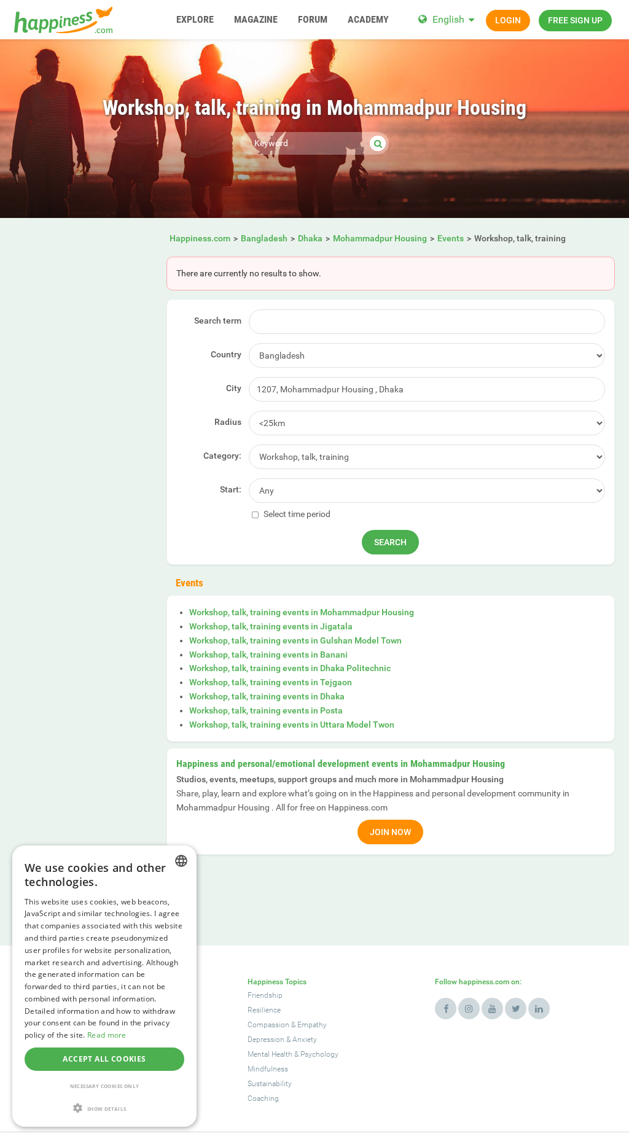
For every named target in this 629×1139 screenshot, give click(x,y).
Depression (266, 1039)
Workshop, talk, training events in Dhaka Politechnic (290, 668)
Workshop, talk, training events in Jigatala (271, 626)
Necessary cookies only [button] (104, 1086)
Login (508, 20)
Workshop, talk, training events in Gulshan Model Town (295, 640)
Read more (107, 1035)
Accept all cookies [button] (104, 1059)
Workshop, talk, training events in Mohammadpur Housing (301, 612)
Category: (222, 456)
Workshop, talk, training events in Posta (266, 710)
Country (226, 354)
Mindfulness (268, 1069)
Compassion (268, 1024)
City (233, 388)
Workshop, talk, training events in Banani (268, 654)
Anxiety (304, 1039)
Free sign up (575, 20)
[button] (104, 1108)
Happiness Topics (277, 982)
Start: (230, 489)
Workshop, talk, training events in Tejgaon (270, 682)
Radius (227, 422)
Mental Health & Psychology (293, 1054)
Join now (390, 832)
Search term (217, 320)
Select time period (296, 514)
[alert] (104, 986)
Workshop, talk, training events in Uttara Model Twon (291, 724)
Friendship (265, 995)
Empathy (312, 1024)
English (448, 19)
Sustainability (270, 1083)
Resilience (264, 1010)
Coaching (263, 1098)
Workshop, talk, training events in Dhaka (267, 696)
